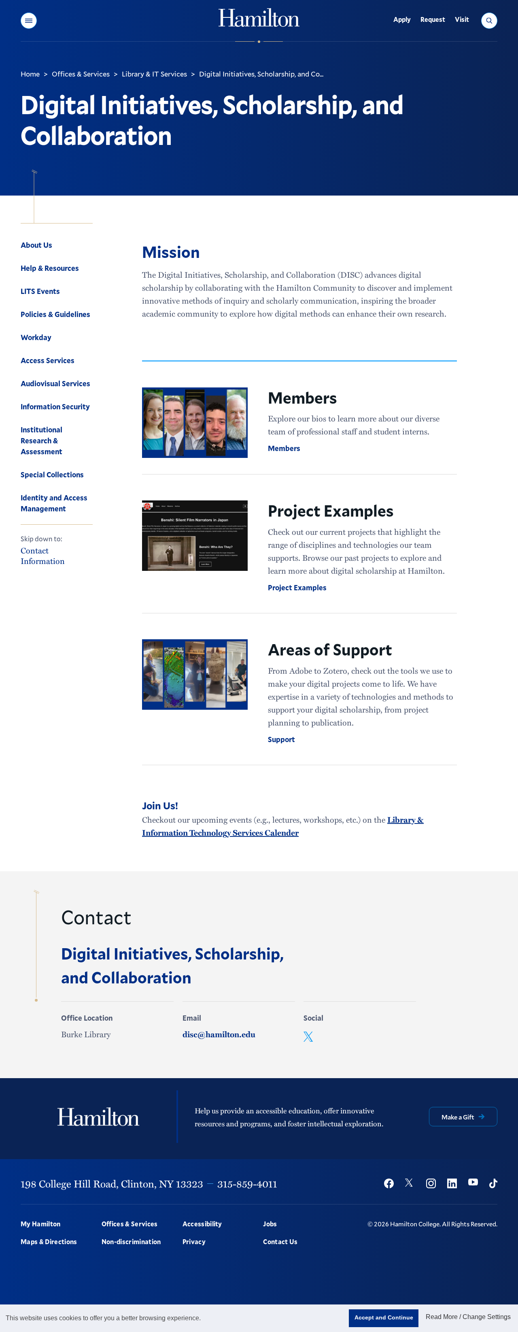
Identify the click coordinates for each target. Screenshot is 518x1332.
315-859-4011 (247, 1183)
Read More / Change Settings (468, 1316)
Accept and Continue (384, 1317)
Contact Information (43, 555)
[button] (29, 21)
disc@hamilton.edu (219, 1034)
